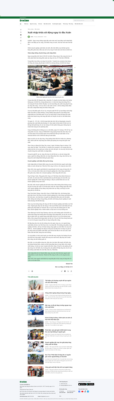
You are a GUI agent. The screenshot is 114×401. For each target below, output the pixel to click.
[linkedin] (21, 35)
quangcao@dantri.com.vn (66, 385)
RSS (60, 396)
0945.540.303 (64, 383)
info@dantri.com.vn (45, 396)
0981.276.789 (31, 396)
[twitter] (21, 32)
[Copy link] (21, 37)
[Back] (21, 43)
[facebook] (21, 30)
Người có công (33, 23)
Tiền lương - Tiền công (68, 23)
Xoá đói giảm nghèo (56, 23)
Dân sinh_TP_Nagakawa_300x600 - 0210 (84, 30)
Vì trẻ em (40, 23)
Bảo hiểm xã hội (47, 23)
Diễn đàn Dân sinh (79, 23)
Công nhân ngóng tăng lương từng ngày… (58, 293)
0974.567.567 (70, 392)
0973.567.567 (62, 392)
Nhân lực (26, 23)
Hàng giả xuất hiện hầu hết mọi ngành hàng (58, 367)
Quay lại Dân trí (23, 17)
